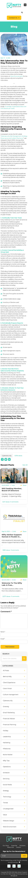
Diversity (6, 706)
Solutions (22, 845)
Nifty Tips (6, 761)
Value (5, 815)
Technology (7, 797)
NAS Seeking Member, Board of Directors (12, 489)
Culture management (10, 694)
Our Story (6, 845)
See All (25, 465)
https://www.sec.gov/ (16, 76)
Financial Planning (9, 724)
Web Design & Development (17, 874)
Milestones (6, 749)
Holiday (5, 730)
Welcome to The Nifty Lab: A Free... (12, 584)
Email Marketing (9, 712)
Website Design (8, 821)
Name (3, 632)
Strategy (6, 791)
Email (3, 639)
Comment (6, 611)
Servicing (6, 779)
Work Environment (9, 827)
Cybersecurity (7, 456)
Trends (5, 803)
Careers (18, 847)
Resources (10, 847)
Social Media (7, 785)
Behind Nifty (7, 676)
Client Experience (9, 682)
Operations (7, 767)
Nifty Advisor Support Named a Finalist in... (12, 536)
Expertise (14, 845)
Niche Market (7, 755)
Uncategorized (8, 809)
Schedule (6, 773)
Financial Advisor (9, 718)
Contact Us (13, 18)
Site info (5, 874)
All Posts (6, 670)
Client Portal (7, 688)
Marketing (6, 742)
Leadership (7, 736)
